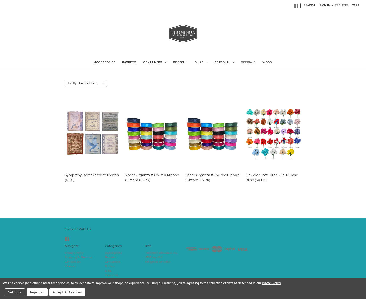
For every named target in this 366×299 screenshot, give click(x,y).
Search (309, 5)
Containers (152, 62)
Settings (14, 292)
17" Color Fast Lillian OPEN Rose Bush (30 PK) (271, 177)
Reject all (37, 292)
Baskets (129, 62)
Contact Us (72, 262)
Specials (248, 62)
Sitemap (70, 266)
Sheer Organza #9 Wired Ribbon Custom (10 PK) (152, 177)
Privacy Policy (74, 253)
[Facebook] (296, 6)
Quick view (92, 134)
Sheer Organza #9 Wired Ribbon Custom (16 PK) (212, 177)
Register (342, 5)
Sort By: (72, 83)
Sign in (324, 5)
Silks (199, 62)
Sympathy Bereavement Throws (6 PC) (92, 177)
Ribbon (178, 62)
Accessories (104, 62)
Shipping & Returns (78, 257)
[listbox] (93, 83)
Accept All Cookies (67, 292)
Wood (267, 62)
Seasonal (222, 62)
